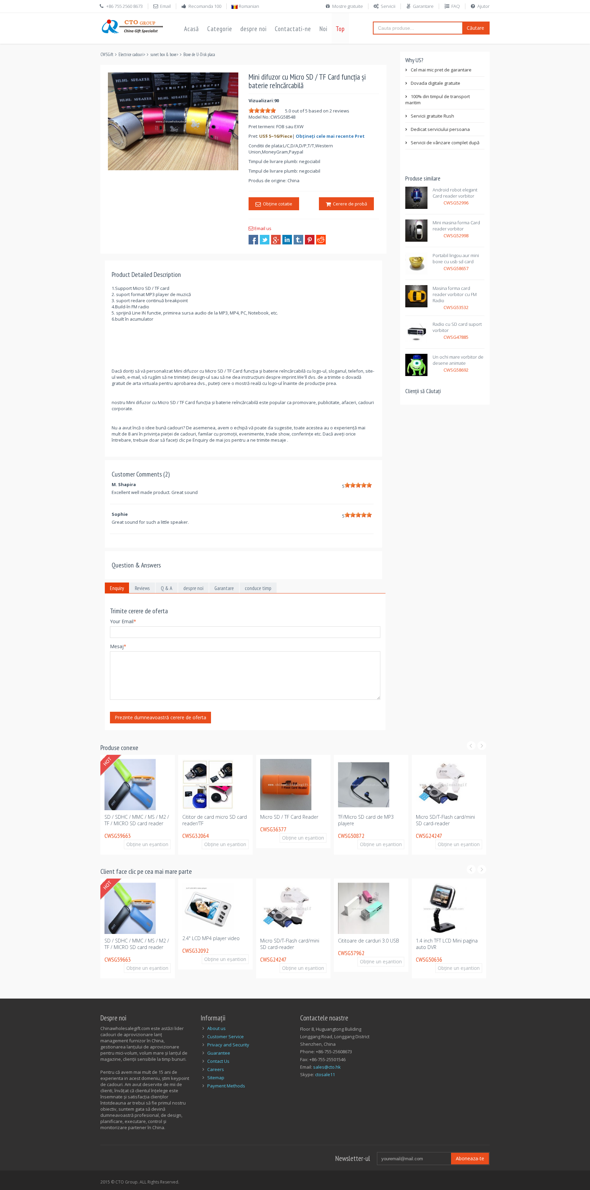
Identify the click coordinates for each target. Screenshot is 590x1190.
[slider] (262, 110)
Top (340, 29)
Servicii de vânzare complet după (445, 142)
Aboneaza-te (470, 1158)
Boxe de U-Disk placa (199, 54)
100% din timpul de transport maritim (437, 99)
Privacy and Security (228, 1045)
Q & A (166, 588)
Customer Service (225, 1036)
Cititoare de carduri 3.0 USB (360, 940)
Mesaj (118, 646)
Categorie (219, 29)
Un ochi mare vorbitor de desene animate (458, 360)
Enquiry (117, 588)
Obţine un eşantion (130, 844)
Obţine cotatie (276, 204)
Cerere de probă (349, 204)
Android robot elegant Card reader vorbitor (455, 193)
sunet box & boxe (163, 54)
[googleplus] (276, 239)
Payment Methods (226, 1086)
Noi (323, 29)
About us (216, 1028)
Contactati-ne (293, 29)
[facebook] (253, 239)
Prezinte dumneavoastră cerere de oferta (160, 717)
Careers (215, 1069)
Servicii (388, 6)
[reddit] (321, 239)
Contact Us (218, 1061)
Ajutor (483, 6)
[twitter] (264, 239)
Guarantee (218, 1053)
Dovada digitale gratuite (435, 83)
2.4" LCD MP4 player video (203, 938)
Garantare (423, 6)
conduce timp (258, 588)
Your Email (123, 621)
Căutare (475, 28)
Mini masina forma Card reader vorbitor (456, 225)
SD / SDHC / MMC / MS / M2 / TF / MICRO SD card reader (116, 820)
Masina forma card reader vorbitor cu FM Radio (455, 294)
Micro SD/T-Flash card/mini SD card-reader (424, 820)
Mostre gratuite (347, 6)
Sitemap (215, 1077)
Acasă (191, 29)
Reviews (142, 588)
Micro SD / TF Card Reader (268, 817)
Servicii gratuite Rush (432, 116)
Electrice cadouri (130, 54)
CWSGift (106, 54)
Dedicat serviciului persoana (440, 129)
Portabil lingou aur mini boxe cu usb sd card (456, 258)
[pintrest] (309, 239)
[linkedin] (287, 239)
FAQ (455, 6)
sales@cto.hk (327, 1067)
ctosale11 (325, 1074)
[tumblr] (298, 239)
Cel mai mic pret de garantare (441, 70)
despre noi (253, 29)
